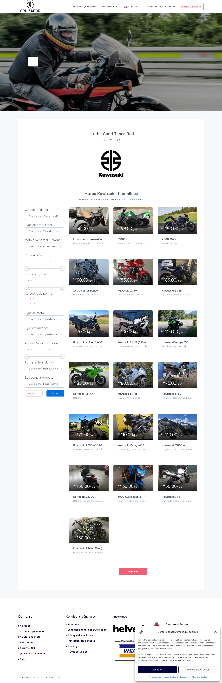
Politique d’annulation (80, 635)
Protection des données (159, 677)
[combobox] (44, 216)
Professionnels (110, 6)
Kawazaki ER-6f (127, 393)
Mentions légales (199, 677)
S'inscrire (170, 6)
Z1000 (122, 239)
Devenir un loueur (190, 6)
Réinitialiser (34, 393)
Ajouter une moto (30, 636)
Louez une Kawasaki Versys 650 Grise (89, 239)
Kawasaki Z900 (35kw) (87, 548)
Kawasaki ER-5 (171, 496)
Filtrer (55, 393)
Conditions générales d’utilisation (87, 629)
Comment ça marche (84, 6)
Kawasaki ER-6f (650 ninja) (133, 342)
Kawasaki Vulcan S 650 (87, 342)
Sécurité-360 (27, 648)
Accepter (157, 669)
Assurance (73, 624)
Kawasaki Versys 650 (175, 342)
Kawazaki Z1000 (83, 496)
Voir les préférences (197, 669)
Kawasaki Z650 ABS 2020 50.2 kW (89, 445)
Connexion (152, 6)
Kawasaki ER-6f (83, 393)
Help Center (27, 642)
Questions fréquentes (32, 653)
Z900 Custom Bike (129, 496)
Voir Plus (133, 571)
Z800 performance (85, 290)
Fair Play (73, 646)
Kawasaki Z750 (127, 290)
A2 (30, 303)
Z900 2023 (169, 239)
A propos (25, 625)
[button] (215, 632)
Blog (22, 659)
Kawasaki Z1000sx (173, 445)
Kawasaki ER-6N (172, 290)
